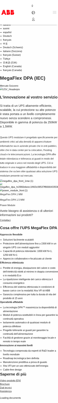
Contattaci (5, 220)
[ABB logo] (7, 12)
